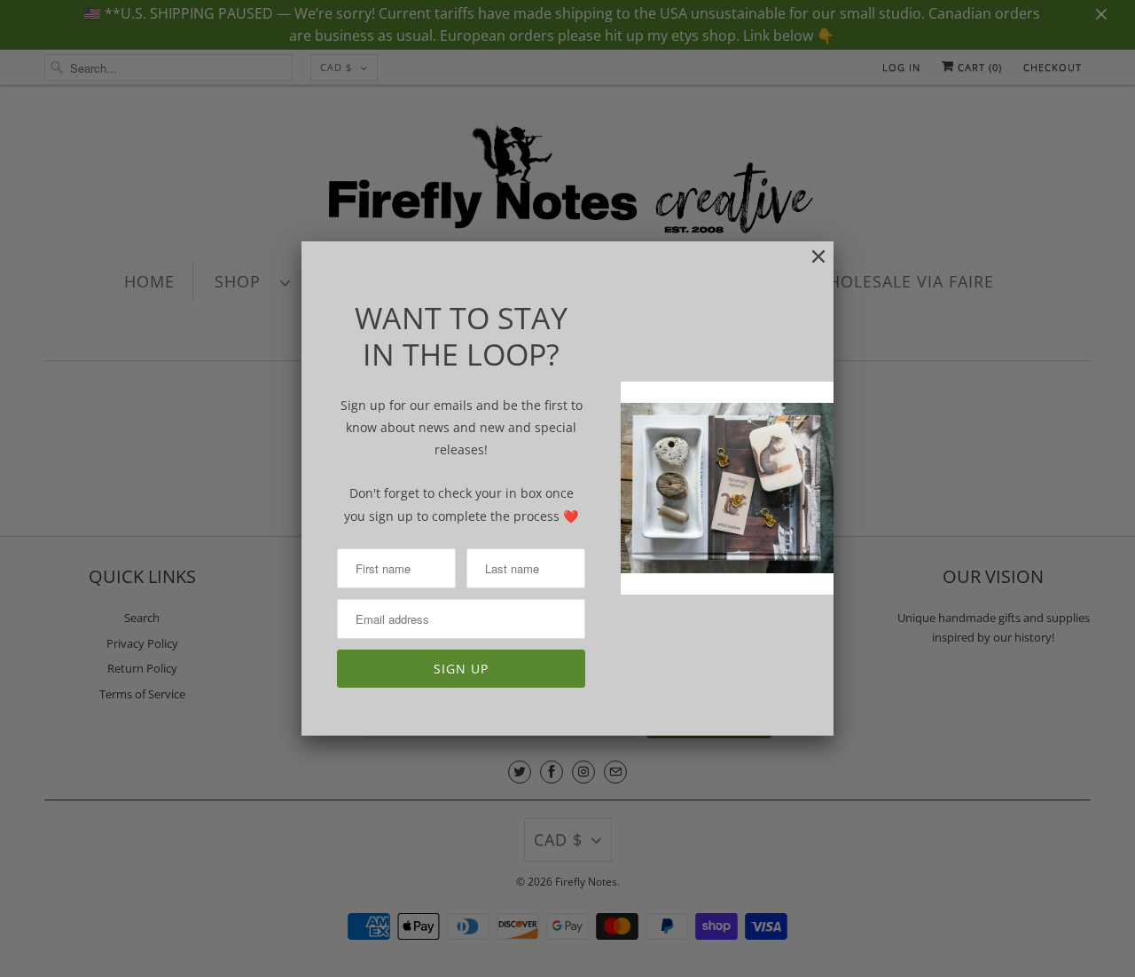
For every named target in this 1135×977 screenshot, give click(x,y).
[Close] (809, 266)
